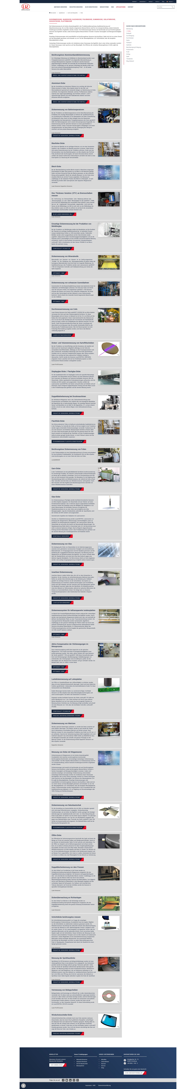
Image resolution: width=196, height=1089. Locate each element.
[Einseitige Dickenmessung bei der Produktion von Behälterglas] (109, 230)
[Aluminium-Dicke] (109, 89)
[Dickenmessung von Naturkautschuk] (109, 811)
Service (103, 1066)
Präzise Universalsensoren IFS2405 (66, 716)
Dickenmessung (58, 500)
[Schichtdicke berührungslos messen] (109, 923)
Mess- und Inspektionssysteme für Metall (69, 75)
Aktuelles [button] (134, 1)
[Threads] (74, 1080)
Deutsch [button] (170, 1)
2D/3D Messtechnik (82, 1063)
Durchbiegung (130, 36)
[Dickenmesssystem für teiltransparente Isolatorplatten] (109, 616)
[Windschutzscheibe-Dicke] (109, 1021)
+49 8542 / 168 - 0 (132, 1063)
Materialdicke (67, 69)
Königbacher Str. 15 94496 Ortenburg (132, 1060)
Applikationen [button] (120, 7)
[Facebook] (63, 1080)
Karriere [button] (150, 1)
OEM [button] (112, 7)
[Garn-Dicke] (109, 474)
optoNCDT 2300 (58, 671)
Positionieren (129, 49)
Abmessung (129, 29)
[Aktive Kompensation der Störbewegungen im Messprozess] (109, 650)
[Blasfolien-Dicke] (109, 149)
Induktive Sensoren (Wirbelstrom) (66, 135)
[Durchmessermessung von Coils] (109, 315)
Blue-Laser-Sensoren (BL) (62, 214)
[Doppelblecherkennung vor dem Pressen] (109, 873)
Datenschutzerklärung (104, 1085)
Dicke (129, 31)
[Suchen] (173, 7)
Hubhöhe (128, 45)
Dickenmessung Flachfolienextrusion (67, 441)
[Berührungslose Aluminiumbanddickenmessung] (109, 61)
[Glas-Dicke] (109, 503)
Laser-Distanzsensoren (62, 335)
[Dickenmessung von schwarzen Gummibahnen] (109, 289)
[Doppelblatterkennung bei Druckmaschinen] (109, 402)
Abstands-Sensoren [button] (60, 7)
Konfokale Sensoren (61, 536)
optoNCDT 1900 (58, 273)
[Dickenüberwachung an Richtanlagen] (109, 903)
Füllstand (128, 42)
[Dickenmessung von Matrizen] (109, 729)
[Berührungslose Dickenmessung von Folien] (109, 455)
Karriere (103, 1063)
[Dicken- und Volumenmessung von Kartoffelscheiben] (109, 349)
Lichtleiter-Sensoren (61, 603)
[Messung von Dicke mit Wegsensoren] (109, 758)
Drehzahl (128, 33)
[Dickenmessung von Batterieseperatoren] (109, 115)
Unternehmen (105, 1061)
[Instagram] (77, 1080)
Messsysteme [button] (104, 7)
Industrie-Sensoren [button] (76, 7)
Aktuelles (103, 1059)
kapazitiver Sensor (84, 929)
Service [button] (157, 1)
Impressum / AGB (90, 1085)
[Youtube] (67, 1080)
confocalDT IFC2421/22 (61, 248)
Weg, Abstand (130, 61)
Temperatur (129, 59)
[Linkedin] (70, 1080)
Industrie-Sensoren (81, 1061)
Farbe (127, 40)
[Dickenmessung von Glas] (109, 550)
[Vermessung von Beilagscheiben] (109, 996)
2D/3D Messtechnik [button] (91, 7)
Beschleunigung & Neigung (133, 47)
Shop (163, 1)
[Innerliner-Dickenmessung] (109, 578)
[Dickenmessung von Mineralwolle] (109, 262)
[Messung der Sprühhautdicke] (109, 964)
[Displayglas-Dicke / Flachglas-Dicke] (109, 377)
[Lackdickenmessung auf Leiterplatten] (109, 685)
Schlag (128, 54)
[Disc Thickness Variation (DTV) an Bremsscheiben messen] (109, 199)
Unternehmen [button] (142, 1)
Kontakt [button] (130, 7)
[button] (23, 1085)
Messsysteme (80, 1066)
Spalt (127, 56)
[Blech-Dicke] (109, 172)
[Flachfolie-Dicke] (109, 427)
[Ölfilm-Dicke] (109, 841)
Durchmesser (130, 38)
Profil (127, 52)
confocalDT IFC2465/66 (61, 711)
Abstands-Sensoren (81, 1059)
